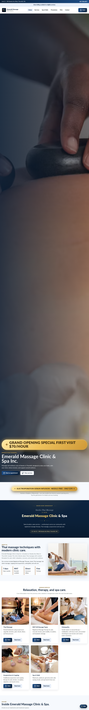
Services (36, 10)
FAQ (61, 10)
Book (83, 10)
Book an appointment (12, 473)
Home (30, 10)
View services (28, 473)
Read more (17, 639)
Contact (67, 10)
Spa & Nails (45, 10)
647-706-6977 (83, 1)
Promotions (54, 10)
